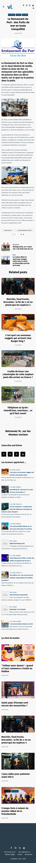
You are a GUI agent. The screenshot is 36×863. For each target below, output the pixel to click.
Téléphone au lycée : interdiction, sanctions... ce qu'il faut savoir (18, 410)
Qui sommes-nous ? (10, 852)
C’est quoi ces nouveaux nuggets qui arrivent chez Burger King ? (18, 338)
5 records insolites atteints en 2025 (21, 624)
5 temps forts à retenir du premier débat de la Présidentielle (14, 811)
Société (18, 621)
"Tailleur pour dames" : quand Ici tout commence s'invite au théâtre (17, 668)
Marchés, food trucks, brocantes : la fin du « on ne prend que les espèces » (18, 302)
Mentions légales (10, 854)
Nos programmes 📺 (25, 852)
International (16, 685)
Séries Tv (19, 504)
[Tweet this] (23, 234)
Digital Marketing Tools (17, 543)
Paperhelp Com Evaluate (18, 609)
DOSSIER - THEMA (10, 281)
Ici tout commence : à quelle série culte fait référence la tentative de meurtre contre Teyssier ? (16, 509)
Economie (11, 14)
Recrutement (28, 854)
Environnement (16, 354)
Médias (18, 487)
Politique (15, 791)
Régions (24, 14)
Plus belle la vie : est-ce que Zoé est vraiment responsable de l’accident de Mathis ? (17, 577)
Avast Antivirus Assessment (19, 595)
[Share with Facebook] (21, 234)
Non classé (13, 541)
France (18, 14)
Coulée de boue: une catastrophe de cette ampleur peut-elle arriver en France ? (18, 374)
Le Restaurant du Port (24, 230)
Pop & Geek (15, 756)
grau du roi (8, 230)
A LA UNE (7, 318)
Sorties (14, 648)
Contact (20, 854)
